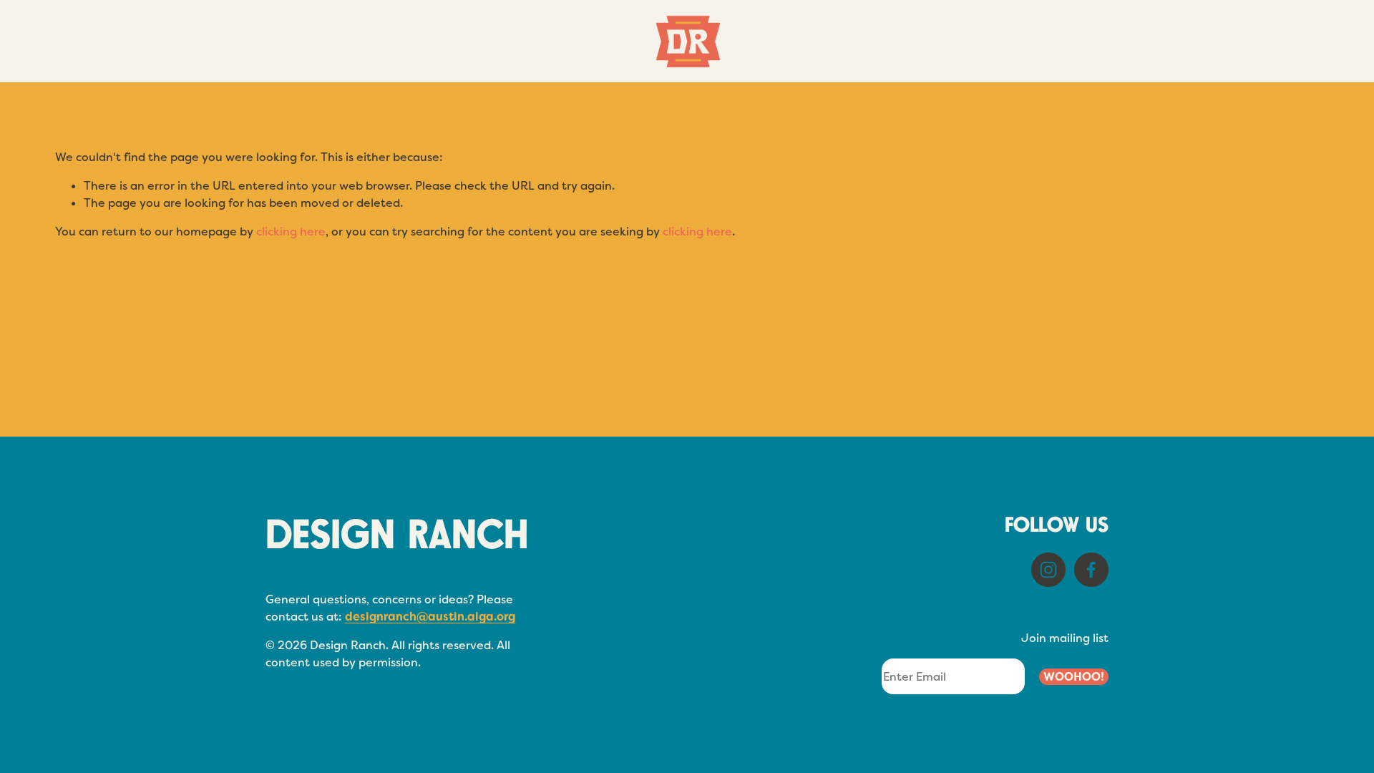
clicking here (291, 231)
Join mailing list (1065, 638)
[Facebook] (1091, 570)
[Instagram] (1048, 570)
